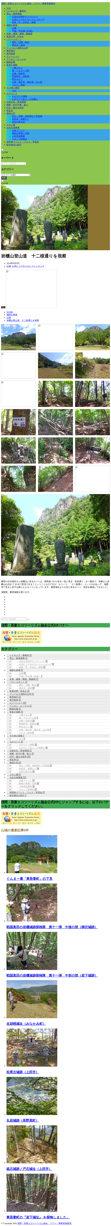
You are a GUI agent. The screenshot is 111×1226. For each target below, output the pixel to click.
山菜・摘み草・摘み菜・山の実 (27, 82)
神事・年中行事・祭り (17, 105)
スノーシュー (12, 56)
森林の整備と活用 (20, 133)
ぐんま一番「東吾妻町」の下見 (29, 878)
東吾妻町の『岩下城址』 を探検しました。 (38, 1217)
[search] (28, 619)
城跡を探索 (11, 25)
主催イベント (18, 130)
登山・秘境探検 (14, 14)
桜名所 (9, 110)
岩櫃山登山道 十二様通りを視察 (22, 320)
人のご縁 (10, 125)
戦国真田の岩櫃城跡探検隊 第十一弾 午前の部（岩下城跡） (52, 975)
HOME (9, 312)
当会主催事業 (12, 127)
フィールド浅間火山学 (17, 48)
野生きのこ (17, 79)
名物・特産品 (18, 73)
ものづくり (11, 93)
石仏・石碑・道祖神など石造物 (27, 116)
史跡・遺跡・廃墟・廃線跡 (19, 34)
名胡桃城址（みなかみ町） (26, 1023)
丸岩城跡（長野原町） (22, 1120)
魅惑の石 (10, 113)
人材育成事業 (18, 136)
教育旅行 (10, 51)
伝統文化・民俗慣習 (16, 102)
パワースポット (14, 39)
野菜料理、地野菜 (20, 76)
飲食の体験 (11, 65)
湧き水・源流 (18, 45)
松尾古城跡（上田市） (22, 1072)
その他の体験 (12, 88)
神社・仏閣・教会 (20, 42)
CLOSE (4, 152)
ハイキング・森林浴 (16, 11)
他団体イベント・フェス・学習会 (22, 142)
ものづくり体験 (19, 96)
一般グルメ (17, 68)
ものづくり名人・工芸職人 (25, 99)
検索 (4, 178)
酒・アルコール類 (20, 71)
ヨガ (14, 90)
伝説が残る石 (18, 122)
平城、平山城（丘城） (23, 31)
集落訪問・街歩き (15, 36)
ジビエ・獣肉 (18, 85)
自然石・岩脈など (20, 119)
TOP (8, 8)
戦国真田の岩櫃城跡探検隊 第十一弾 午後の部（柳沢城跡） (52, 927)
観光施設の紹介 (14, 145)
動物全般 (10, 62)
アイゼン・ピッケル (16, 59)
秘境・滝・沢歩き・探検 (24, 22)
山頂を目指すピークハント (25, 16)
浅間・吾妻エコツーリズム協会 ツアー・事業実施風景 (28, 3)
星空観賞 (10, 53)
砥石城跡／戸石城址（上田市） (29, 1169)
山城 (14, 28)
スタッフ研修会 (19, 139)
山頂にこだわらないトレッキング (28, 19)
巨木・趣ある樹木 (15, 108)
